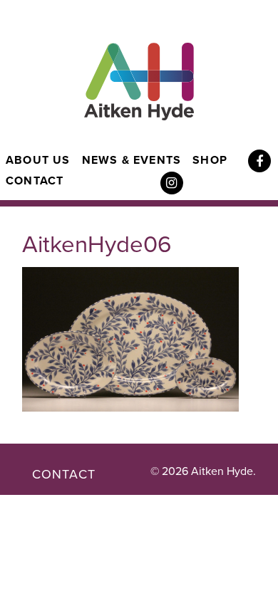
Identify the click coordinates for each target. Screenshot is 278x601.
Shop (209, 160)
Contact (34, 181)
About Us (38, 160)
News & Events (132, 160)
